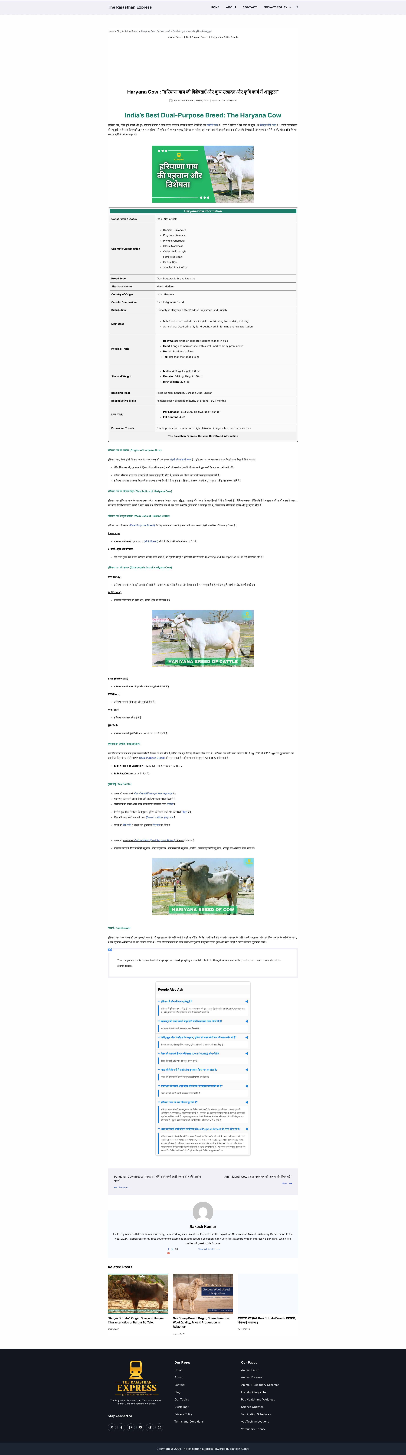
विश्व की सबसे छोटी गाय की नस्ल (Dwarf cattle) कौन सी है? (190, 1053)
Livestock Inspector (254, 1392)
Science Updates (252, 1407)
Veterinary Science (253, 1429)
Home (215, 7)
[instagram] (176, 1249)
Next (284, 1183)
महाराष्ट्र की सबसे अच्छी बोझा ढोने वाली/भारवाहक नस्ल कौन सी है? (191, 1021)
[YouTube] (140, 1427)
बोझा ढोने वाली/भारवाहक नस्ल (148, 793)
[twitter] (172, 1249)
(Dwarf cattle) (154, 817)
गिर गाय (156, 825)
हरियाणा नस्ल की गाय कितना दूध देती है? (179, 1102)
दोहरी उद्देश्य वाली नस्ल (180, 459)
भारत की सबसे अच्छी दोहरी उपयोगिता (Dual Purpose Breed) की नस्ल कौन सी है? (200, 1129)
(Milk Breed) (151, 541)
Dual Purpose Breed (197, 37)
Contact (250, 7)
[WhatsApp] (159, 1427)
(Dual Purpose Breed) (142, 525)
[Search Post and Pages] (297, 7)
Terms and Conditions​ (189, 1421)
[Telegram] (150, 1427)
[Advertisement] (203, 64)
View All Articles (206, 1249)
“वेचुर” (184, 811)
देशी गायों (127, 825)
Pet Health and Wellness (258, 1399)
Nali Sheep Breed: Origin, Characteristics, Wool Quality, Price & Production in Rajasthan (201, 1322)
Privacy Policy (275, 7)
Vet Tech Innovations (255, 1421)
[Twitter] (112, 1427)
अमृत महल (168, 793)
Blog (177, 1392)
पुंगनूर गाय (168, 817)
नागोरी (170, 804)
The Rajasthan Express (130, 7)
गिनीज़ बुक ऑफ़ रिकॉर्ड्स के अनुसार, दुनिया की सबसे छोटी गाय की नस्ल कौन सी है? (199, 1037)
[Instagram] (131, 1427)
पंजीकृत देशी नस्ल (268, 125)
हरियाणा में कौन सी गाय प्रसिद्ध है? (176, 1001)
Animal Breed (175, 37)
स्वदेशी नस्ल (212, 125)
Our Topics (181, 1399)
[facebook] (168, 1249)
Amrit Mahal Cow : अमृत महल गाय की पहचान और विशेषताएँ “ (258, 1176)
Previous (123, 1187)
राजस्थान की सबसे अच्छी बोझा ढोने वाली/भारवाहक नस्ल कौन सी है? (192, 1086)
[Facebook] (121, 1427)
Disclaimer (181, 1407)
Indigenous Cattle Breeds (224, 37)
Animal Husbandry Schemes (260, 1385)
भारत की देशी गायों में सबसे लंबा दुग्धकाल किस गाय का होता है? (189, 1069)
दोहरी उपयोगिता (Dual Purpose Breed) (154, 840)
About (231, 7)
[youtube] (168, 1253)
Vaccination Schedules (256, 1414)
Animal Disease (251, 1377)
